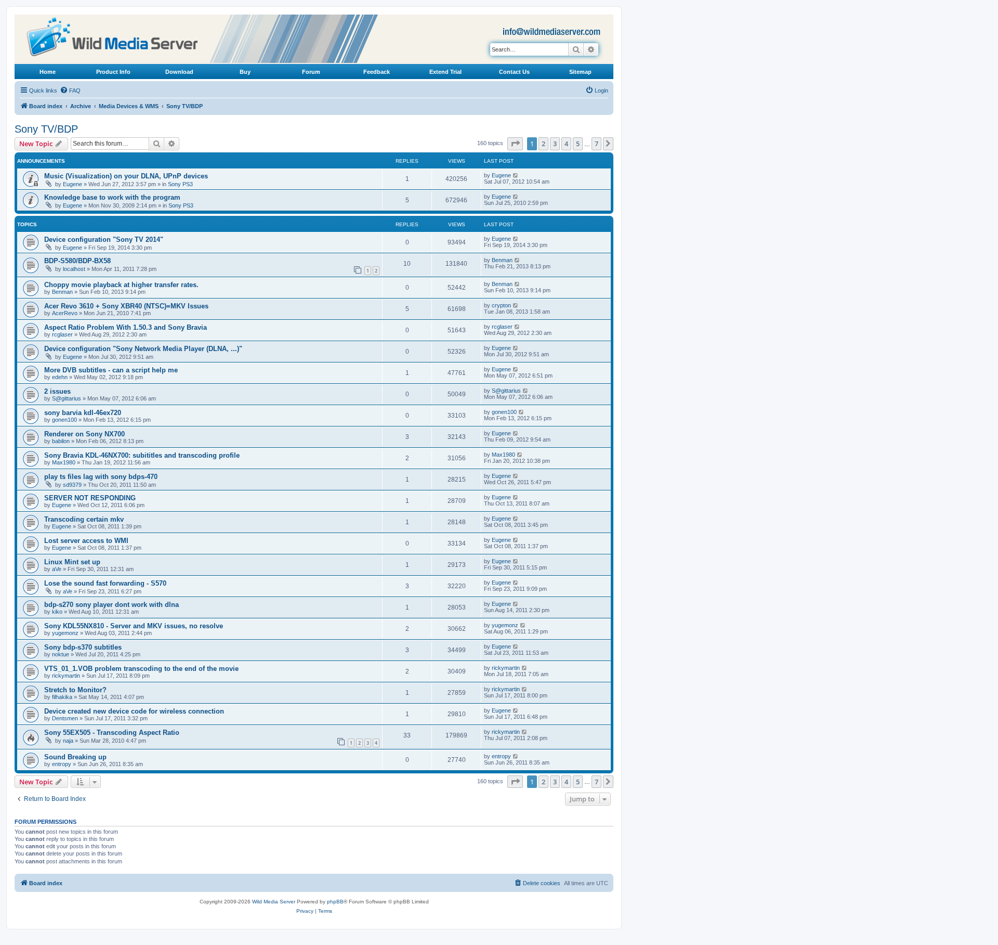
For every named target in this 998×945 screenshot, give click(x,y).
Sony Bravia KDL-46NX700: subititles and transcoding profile (142, 455)
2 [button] (543, 143)
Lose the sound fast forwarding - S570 (105, 583)
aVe (56, 569)
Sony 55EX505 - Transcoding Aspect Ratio (111, 732)
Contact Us (514, 72)
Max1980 (63, 462)
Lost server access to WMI (86, 541)
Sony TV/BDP (46, 129)
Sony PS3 (180, 184)
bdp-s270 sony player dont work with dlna (111, 605)
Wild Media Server (273, 901)
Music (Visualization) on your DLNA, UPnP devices (126, 176)
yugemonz (65, 633)
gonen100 (64, 420)
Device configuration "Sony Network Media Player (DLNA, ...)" (143, 349)
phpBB (335, 901)
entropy (61, 764)
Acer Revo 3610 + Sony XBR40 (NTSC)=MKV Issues (126, 306)
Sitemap (580, 72)
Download (179, 72)
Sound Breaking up (75, 757)
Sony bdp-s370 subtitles (83, 647)
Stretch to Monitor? (75, 690)
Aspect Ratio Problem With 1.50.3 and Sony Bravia (125, 327)
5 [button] (578, 143)
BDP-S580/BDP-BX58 (77, 261)
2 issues (57, 391)
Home (48, 72)
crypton (501, 305)
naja (68, 740)
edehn (60, 377)
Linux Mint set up (72, 562)
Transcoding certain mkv (84, 519)
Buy (245, 72)
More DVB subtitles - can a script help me (111, 370)
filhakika (62, 697)
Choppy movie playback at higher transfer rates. (121, 285)
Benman (502, 260)
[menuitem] (70, 90)
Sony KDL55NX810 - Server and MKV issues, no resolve (133, 626)
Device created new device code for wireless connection (134, 711)
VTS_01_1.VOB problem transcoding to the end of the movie (141, 668)
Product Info (113, 72)
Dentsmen (65, 718)
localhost (74, 269)
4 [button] (566, 143)
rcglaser (62, 334)
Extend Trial (445, 72)
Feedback (376, 72)
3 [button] (555, 143)
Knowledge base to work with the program (112, 197)
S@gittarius (66, 398)
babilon (61, 441)
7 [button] (596, 143)
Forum (311, 72)
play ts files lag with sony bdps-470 (100, 477)
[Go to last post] (516, 175)
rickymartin (66, 675)
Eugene (72, 184)
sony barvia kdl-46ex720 (82, 413)
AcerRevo (64, 313)
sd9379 (72, 485)
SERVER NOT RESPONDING (90, 498)
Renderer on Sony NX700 (84, 434)
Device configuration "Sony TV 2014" (103, 239)
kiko (57, 612)
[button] (515, 143)
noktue (60, 654)
